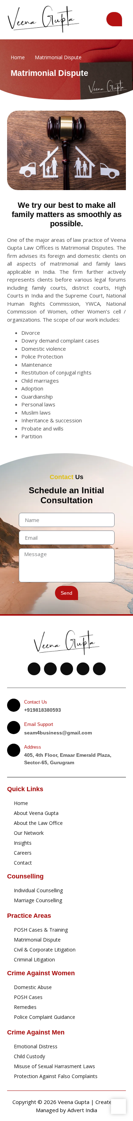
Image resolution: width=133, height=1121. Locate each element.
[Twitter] (50, 668)
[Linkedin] (83, 668)
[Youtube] (34, 668)
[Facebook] (66, 668)
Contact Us (35, 702)
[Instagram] (99, 668)
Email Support (38, 724)
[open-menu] (114, 19)
